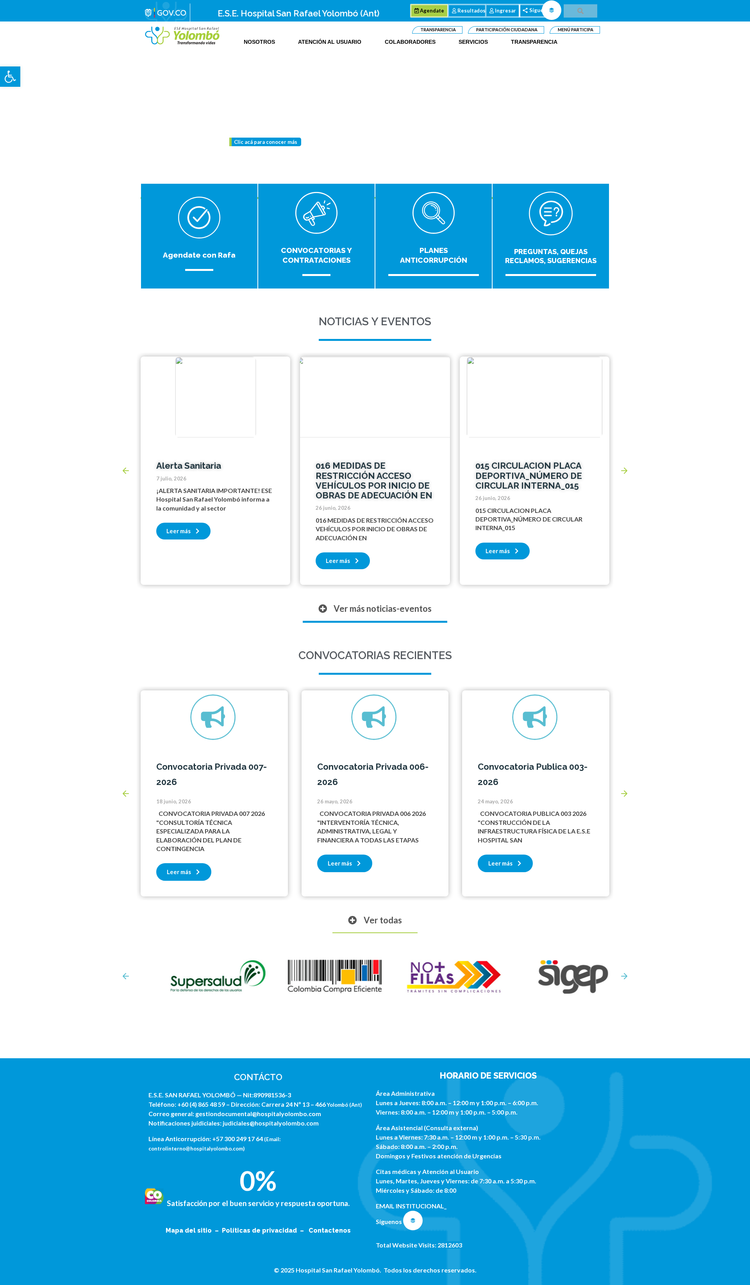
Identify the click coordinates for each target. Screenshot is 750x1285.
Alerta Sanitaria (188, 466)
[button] (10, 76)
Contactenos (330, 1230)
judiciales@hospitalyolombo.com (271, 1123)
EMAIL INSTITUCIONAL (410, 1206)
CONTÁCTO (258, 1077)
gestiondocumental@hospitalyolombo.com (258, 1113)
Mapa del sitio (189, 1230)
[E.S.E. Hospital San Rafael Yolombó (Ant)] (182, 35)
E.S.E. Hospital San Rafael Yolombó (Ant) (298, 13)
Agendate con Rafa (199, 255)
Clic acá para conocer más (265, 142)
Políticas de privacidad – (264, 1230)
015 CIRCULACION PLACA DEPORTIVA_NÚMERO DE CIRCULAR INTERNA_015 (528, 476)
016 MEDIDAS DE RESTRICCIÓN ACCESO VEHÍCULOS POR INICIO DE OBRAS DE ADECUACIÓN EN (374, 480)
